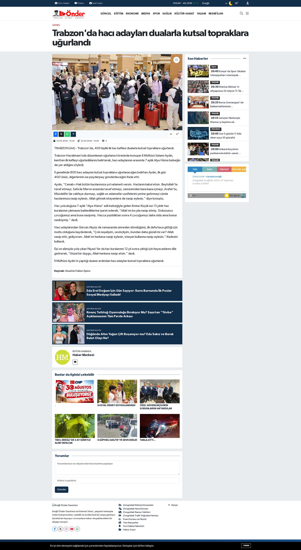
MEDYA (145, 13)
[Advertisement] (38, 70)
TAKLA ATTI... (148, 440)
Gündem (215, 129)
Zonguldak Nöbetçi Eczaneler (138, 505)
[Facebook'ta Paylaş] (55, 134)
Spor (214, 67)
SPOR (156, 13)
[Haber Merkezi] (62, 357)
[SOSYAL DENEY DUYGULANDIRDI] (117, 391)
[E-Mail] (75, 362)
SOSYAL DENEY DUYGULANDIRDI (116, 405)
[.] (75, 391)
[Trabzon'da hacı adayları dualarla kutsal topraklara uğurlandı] (117, 92)
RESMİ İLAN (216, 13)
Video (81, 3)
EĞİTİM (118, 13)
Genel (56, 25)
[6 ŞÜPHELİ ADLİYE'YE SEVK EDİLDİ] (117, 426)
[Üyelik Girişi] (246, 3)
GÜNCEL (105, 13)
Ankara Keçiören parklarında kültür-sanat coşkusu (224, 151)
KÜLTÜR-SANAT (184, 13)
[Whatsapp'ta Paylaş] (67, 134)
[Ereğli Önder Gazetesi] (68, 13)
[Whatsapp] (77, 529)
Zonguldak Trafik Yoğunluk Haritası (140, 515)
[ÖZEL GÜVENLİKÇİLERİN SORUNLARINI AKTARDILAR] (160, 391)
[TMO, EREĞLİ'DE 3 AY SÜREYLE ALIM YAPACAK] (75, 426)
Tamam (246, 545)
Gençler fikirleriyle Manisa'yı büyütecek (225, 120)
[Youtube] (71, 529)
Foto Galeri (63, 3)
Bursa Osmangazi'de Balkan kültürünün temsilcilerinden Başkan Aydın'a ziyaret (227, 105)
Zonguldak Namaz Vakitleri (136, 512)
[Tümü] (244, 58)
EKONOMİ (132, 13)
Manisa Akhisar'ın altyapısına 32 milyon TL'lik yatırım (225, 89)
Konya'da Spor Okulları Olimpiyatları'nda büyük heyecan (228, 73)
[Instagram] (66, 529)
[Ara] (242, 14)
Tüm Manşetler (130, 522)
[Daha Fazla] (73, 134)
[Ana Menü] (247, 14)
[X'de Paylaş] (61, 134)
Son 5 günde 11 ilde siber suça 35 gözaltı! (225, 135)
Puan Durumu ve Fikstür (135, 519)
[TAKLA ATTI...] (160, 426)
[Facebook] (54, 529)
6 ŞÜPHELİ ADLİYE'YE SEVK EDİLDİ (117, 440)
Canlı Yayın (97, 3)
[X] (60, 529)
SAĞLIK (167, 13)
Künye (175, 505)
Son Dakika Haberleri (133, 526)
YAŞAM (201, 13)
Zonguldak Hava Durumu (135, 509)
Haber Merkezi (83, 355)
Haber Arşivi (129, 530)
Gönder (61, 489)
